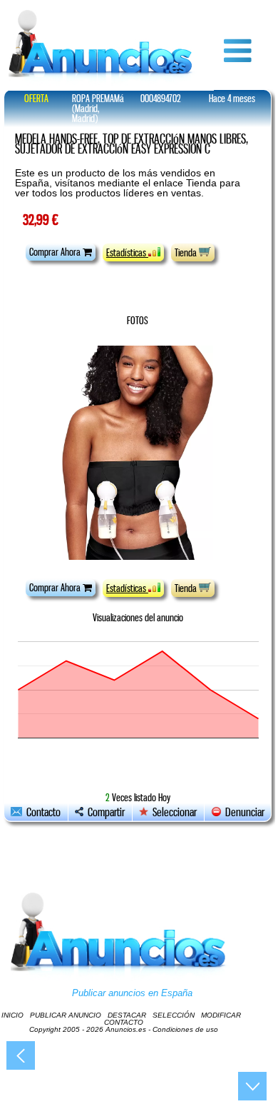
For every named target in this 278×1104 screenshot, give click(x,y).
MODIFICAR (221, 1015)
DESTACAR (127, 1015)
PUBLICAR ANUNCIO (65, 1015)
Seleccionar (175, 812)
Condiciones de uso (185, 1029)
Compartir (104, 812)
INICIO (12, 1015)
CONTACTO (123, 1022)
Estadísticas (127, 252)
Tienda (187, 252)
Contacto (41, 812)
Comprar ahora (56, 252)
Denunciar (242, 812)
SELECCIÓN (174, 1015)
